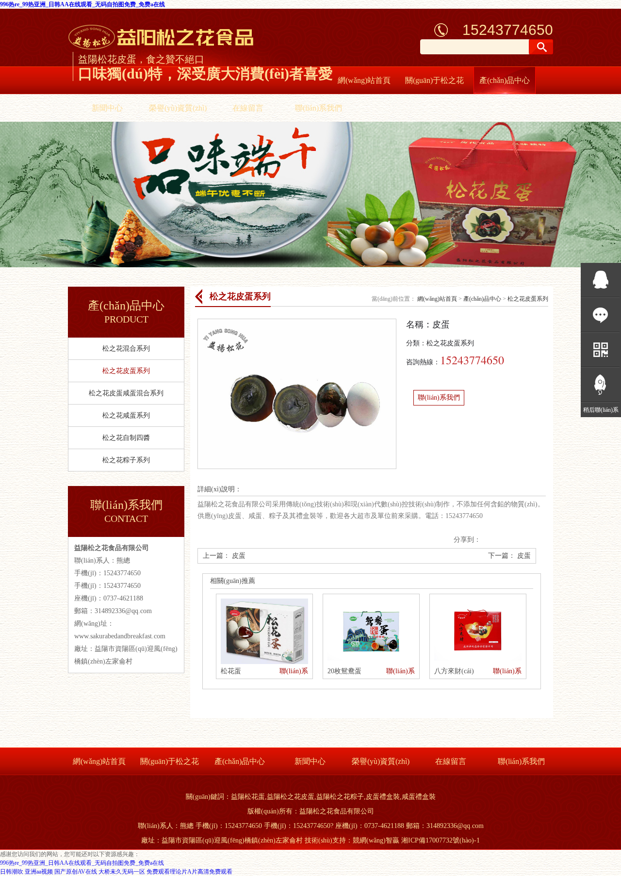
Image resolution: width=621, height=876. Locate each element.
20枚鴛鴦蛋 (344, 671)
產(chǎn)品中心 (504, 80)
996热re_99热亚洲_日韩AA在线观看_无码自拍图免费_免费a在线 (82, 4)
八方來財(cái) (454, 671)
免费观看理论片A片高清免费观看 (189, 871)
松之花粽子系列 (126, 460)
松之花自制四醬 (126, 437)
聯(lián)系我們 (318, 108)
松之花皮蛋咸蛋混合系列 (126, 393)
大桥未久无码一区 (121, 871)
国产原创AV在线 (75, 871)
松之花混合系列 (126, 348)
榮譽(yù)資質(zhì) (178, 108)
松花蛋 (231, 671)
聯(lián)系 (293, 671)
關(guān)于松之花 (434, 80)
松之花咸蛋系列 (126, 415)
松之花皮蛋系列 (126, 370)
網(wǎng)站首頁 (364, 80)
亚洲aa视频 (39, 871)
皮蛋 (238, 555)
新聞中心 (107, 108)
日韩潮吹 (11, 871)
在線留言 (247, 108)
